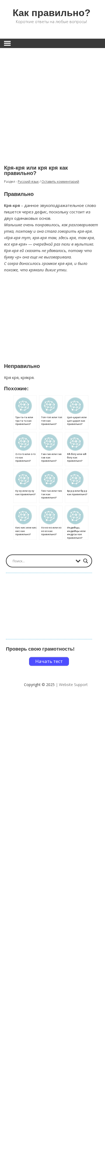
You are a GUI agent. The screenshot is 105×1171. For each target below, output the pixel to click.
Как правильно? (51, 12)
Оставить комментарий (60, 181)
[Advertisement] (52, 102)
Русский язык (28, 181)
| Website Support (72, 684)
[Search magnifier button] (85, 561)
